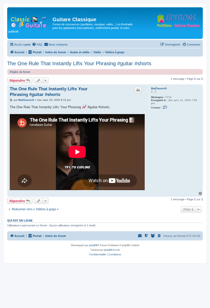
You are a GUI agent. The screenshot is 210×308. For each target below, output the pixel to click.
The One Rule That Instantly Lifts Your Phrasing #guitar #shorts (79, 63)
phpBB (93, 245)
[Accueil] (30, 21)
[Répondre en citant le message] (138, 90)
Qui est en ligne (20, 220)
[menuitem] (37, 44)
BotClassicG (159, 88)
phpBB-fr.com (112, 249)
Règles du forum (20, 71)
